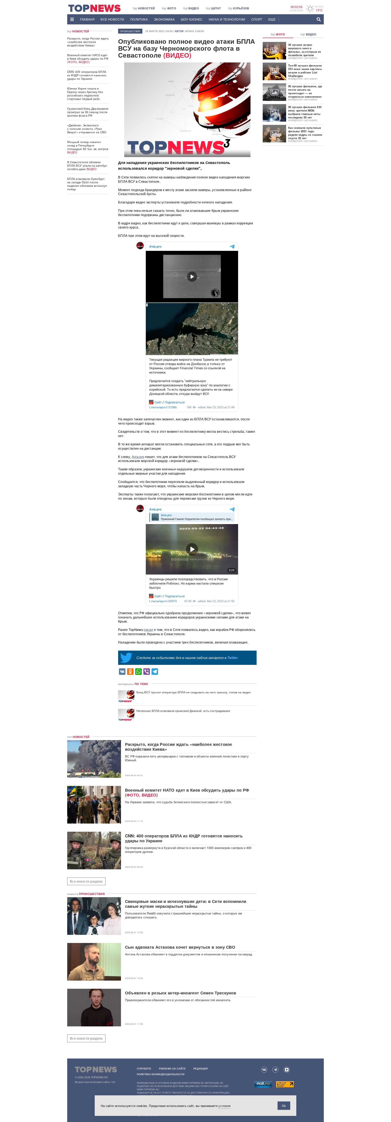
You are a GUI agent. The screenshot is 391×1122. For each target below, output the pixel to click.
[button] (72, 19)
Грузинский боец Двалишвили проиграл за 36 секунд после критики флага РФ (88, 111)
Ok (284, 1105)
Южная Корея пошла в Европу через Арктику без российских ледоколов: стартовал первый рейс (85, 93)
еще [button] (272, 19)
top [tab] (278, 34)
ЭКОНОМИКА (164, 19)
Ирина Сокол (194, 31)
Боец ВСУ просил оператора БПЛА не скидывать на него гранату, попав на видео (193, 692)
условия (225, 1105)
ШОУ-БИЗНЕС (192, 19)
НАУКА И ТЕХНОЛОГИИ (227, 19)
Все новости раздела (86, 881)
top (144, 8)
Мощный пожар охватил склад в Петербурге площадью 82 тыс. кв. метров (87, 147)
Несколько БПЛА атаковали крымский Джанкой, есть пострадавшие (183, 711)
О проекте (144, 1068)
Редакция (200, 1068)
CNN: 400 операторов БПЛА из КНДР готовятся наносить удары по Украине (87, 75)
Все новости (112, 19)
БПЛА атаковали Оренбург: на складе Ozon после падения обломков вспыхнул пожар (87, 184)
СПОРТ (256, 19)
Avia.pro (138, 456)
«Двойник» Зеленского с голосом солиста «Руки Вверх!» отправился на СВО (87, 128)
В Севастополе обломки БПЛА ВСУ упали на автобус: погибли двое (87, 165)
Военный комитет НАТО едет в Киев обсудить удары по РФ (87, 58)
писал (148, 629)
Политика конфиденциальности (161, 1074)
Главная (87, 19)
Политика (139, 19)
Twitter (232, 657)
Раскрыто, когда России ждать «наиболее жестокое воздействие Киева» (88, 41)
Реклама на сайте (172, 1068)
